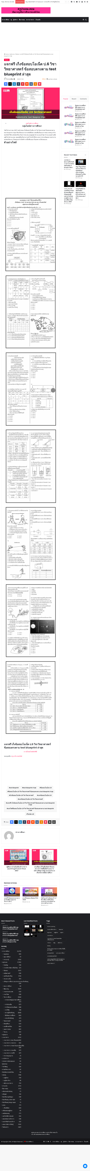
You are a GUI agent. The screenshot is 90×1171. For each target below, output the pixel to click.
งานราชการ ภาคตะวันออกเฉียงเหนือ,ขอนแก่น (54, 939)
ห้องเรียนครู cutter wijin (8, 1099)
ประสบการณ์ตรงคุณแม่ (8, 1061)
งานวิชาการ (5, 1058)
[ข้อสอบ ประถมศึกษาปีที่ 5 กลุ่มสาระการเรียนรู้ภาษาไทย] (69, 141)
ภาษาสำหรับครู (9, 1018)
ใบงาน (5, 1032)
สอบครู (4, 1075)
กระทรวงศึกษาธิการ (51, 929)
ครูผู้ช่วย (6, 1077)
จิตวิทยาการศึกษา (10, 1015)
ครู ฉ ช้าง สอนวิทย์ (17, 756)
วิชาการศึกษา (7, 997)
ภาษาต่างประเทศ (8, 991)
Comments (83, 99)
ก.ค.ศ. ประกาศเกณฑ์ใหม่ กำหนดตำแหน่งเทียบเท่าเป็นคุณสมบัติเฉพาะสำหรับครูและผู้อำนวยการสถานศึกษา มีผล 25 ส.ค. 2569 (69, 195)
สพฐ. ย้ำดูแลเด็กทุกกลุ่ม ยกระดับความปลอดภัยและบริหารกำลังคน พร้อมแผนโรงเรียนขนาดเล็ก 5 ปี (81, 171)
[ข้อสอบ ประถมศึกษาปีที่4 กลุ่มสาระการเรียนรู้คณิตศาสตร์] (69, 132)
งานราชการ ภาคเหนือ (10, 1050)
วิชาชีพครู (5, 1066)
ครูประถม (12, 54)
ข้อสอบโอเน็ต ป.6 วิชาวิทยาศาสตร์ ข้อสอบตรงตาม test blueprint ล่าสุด (30, 791)
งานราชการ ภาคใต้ (9, 1053)
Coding (6, 965)
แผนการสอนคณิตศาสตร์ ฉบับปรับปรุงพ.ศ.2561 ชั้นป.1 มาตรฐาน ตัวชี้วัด (56, 959)
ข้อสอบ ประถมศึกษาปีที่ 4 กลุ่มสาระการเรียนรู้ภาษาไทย (80, 124)
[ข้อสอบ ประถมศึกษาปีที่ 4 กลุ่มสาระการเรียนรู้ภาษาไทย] (69, 124)
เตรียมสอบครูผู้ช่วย (7, 1110)
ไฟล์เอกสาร (5, 1127)
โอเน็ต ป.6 (30, 814)
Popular (65, 99)
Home (7, 54)
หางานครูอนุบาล (8, 1055)
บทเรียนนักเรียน (8, 976)
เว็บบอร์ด (37, 19)
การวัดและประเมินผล (11, 1007)
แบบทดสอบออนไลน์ (52, 956)
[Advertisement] (45, 35)
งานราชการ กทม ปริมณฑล (11, 1040)
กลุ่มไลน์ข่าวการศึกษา (32, 123)
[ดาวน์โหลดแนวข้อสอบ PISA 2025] (30, 891)
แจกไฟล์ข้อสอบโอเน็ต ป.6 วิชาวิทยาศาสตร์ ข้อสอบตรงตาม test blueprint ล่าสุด (31, 809)
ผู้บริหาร (15, 19)
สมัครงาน (60, 942)
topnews (6, 954)
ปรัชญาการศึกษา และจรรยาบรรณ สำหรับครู (16, 981)
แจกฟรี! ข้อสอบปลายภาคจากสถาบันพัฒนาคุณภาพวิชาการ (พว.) (12, 899)
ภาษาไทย (6, 994)
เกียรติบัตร (6, 1108)
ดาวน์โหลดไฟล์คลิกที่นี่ (30, 751)
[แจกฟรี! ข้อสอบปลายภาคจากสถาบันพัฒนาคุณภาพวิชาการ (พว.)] (12, 891)
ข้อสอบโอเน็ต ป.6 (46, 788)
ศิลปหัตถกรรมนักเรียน (8, 1072)
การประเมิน (8, 1004)
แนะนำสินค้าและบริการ (8, 1121)
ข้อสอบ (17, 54)
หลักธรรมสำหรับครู (7, 1091)
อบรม (3, 1105)
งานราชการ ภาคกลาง (10, 1043)
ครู (11, 19)
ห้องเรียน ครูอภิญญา (7, 1097)
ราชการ (49, 942)
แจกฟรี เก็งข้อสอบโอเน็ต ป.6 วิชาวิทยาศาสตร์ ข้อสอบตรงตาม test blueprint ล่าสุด (31, 804)
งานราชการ (5, 1037)
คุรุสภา (61, 932)
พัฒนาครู (6, 989)
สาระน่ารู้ (6, 959)
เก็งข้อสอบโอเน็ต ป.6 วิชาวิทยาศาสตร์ (21, 795)
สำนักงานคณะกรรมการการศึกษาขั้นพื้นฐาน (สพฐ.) (56, 949)
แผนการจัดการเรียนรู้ (7, 1124)
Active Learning (51, 926)
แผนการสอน (7, 1029)
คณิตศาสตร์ (7, 973)
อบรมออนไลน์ (50, 953)
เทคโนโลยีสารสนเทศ (7, 1116)
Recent (74, 99)
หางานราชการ (30, 19)
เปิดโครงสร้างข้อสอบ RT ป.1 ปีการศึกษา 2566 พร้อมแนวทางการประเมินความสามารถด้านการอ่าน (48, 900)
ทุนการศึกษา (7, 956)
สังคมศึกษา (7, 1023)
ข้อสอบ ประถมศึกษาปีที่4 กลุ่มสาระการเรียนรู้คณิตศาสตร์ (80, 133)
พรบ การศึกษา (8, 986)
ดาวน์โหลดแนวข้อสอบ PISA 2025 (30, 899)
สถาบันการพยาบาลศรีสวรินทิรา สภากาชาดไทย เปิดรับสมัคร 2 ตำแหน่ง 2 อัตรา (69, 163)
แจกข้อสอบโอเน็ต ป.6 (45, 795)
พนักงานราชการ (8, 1083)
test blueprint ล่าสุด (29, 788)
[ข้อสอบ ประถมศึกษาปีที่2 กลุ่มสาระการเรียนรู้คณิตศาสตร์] (69, 107)
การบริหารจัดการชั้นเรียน (11, 967)
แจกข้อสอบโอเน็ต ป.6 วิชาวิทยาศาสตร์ (31, 799)
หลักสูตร (4, 1094)
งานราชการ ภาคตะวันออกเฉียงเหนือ (14, 1045)
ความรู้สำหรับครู (9, 1012)
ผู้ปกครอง (4, 1064)
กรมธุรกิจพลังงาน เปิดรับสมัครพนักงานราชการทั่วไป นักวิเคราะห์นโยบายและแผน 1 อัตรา (81, 193)
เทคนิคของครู (5, 1113)
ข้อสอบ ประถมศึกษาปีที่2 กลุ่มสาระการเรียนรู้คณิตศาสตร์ (80, 107)
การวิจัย (7, 1010)
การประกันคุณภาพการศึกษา (13, 1000)
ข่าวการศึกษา (5, 19)
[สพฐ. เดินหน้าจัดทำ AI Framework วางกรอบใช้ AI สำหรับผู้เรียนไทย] (34, 931)
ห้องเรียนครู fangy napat (9, 1102)
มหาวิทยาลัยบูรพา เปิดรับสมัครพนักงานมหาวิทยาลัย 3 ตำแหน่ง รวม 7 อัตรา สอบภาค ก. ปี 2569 (49, 1)
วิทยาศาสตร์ (7, 1021)
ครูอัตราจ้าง (7, 1080)
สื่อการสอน (22, 19)
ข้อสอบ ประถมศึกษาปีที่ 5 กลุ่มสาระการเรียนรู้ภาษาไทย (80, 141)
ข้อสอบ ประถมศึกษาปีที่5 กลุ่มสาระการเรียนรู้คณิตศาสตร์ (80, 116)
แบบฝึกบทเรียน (8, 1026)
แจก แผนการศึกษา (60, 953)
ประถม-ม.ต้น (7, 978)
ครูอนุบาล (4, 1034)
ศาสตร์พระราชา (6, 1069)
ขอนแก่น (61, 929)
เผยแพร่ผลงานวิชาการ (8, 1119)
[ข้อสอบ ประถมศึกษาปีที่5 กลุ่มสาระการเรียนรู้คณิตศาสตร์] (69, 115)
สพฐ (54, 942)
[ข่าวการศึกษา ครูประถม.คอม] (26, 10)
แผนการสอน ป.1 (51, 963)
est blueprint (14, 788)
